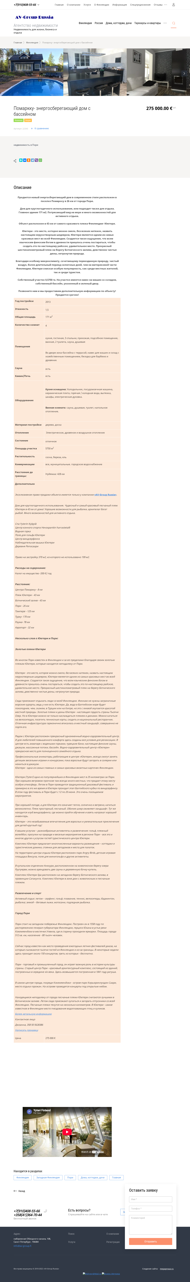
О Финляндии (101, 4)
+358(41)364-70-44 (28, 1215)
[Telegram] (32, 160)
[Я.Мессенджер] (21, 160)
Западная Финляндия (48, 1177)
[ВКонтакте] (24, 160)
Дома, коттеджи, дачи (119, 23)
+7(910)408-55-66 (25, 5)
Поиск (71, 1233)
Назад (21, 1191)
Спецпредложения (140, 4)
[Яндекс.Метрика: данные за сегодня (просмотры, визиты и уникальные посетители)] (111, 1273)
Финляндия (85, 23)
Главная (59, 4)
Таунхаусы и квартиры (147, 23)
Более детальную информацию (33, 1013)
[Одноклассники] (28, 160)
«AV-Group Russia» (105, 494)
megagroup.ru (167, 1268)
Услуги (87, 4)
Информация (119, 4)
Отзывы (158, 4)
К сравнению (42, 128)
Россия (99, 23)
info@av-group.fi (22, 1245)
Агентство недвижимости (36, 25)
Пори (70, 1177)
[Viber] (36, 160)
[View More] (165, 5)
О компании (73, 4)
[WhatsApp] (40, 160)
